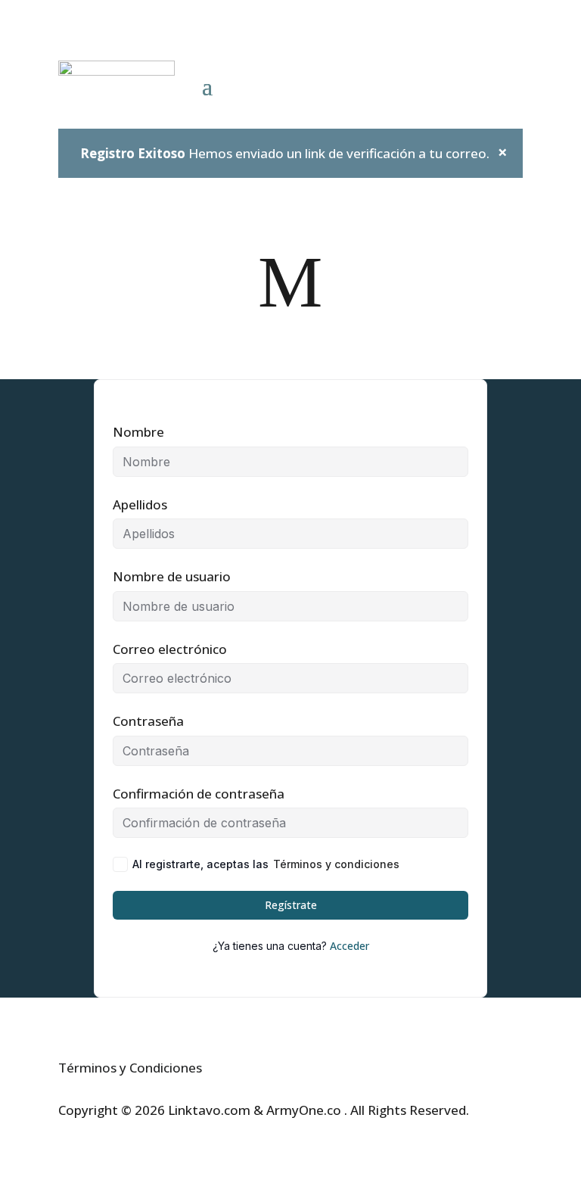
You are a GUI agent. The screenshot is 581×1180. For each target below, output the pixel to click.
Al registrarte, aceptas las (265, 864)
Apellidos (140, 504)
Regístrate (291, 905)
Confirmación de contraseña (198, 793)
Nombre (138, 432)
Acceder (349, 946)
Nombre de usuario (172, 576)
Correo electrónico (170, 649)
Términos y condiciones (336, 864)
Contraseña (148, 721)
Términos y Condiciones (130, 1067)
